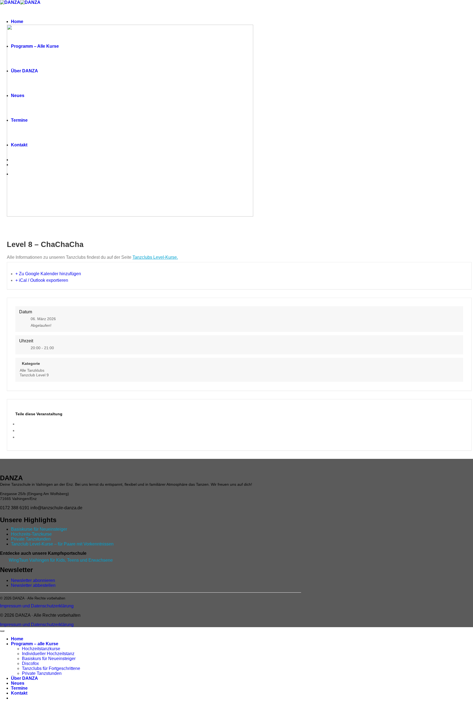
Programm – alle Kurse (34, 643)
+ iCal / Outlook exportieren (41, 280)
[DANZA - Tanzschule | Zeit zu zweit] (20, 2)
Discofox (30, 663)
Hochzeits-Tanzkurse (31, 534)
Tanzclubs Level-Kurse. (155, 257)
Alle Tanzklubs (32, 370)
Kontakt (19, 693)
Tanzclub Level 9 (34, 375)
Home (17, 21)
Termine (19, 688)
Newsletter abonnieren (33, 580)
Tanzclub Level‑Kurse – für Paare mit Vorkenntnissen (62, 544)
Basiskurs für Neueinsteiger (49, 658)
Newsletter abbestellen (33, 585)
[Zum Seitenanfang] (2, 631)
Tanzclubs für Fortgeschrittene (51, 668)
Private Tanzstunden (31, 539)
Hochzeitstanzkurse (41, 648)
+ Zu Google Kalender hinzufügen (48, 273)
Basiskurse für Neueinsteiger (39, 529)
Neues (17, 683)
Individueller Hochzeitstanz (48, 653)
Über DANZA (24, 678)
